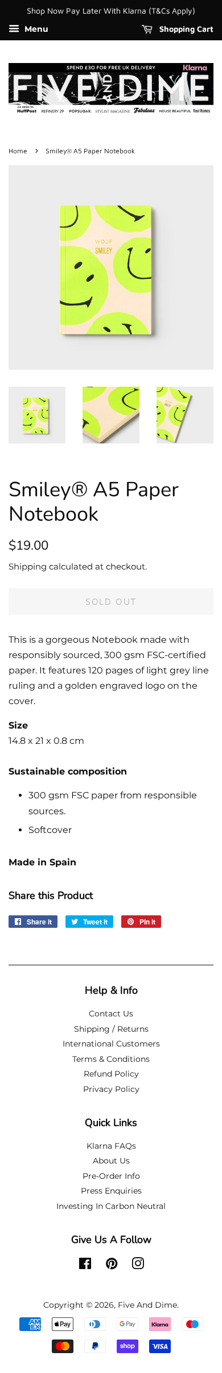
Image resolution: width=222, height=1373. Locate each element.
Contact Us (111, 1013)
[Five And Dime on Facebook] (85, 1265)
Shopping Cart (185, 29)
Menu (35, 29)
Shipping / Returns (111, 1028)
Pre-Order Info (111, 1176)
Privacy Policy (111, 1089)
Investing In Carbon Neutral (111, 1206)
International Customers (111, 1043)
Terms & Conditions (111, 1059)
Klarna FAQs (111, 1145)
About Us (111, 1160)
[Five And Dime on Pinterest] (111, 1265)
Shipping (28, 566)
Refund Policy (111, 1073)
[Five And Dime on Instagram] (137, 1265)
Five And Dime (147, 1304)
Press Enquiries (111, 1190)
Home (18, 150)
